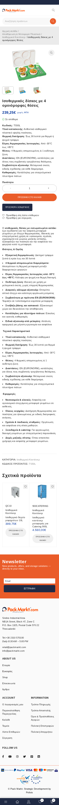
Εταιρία (6, 665)
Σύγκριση (7, 738)
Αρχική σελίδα (9, 31)
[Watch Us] (9, 756)
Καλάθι (6, 720)
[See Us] (17, 756)
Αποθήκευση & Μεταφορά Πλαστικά (21, 34)
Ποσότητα (7, 182)
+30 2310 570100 (15, 637)
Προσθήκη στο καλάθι (29, 197)
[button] (51, 53)
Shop (5, 677)
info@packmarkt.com (13, 651)
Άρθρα (5, 689)
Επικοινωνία (8, 683)
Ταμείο (5, 726)
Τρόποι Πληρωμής (41, 704)
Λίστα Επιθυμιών (11, 732)
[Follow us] (24, 756)
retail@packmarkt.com (14, 647)
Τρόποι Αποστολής (41, 710)
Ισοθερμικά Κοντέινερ (13, 37)
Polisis (29, 792)
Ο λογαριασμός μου (12, 704)
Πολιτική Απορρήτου (41, 732)
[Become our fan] (3, 756)
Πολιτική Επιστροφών (42, 726)
